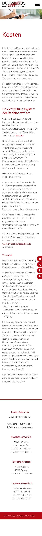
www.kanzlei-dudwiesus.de (20, 424)
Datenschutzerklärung (19, 524)
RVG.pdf (20, 135)
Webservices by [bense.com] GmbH (20, 515)
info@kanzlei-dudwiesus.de (20, 427)
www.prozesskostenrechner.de (16, 244)
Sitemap (9, 522)
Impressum (27, 522)
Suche (17, 522)
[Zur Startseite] (14, 6)
